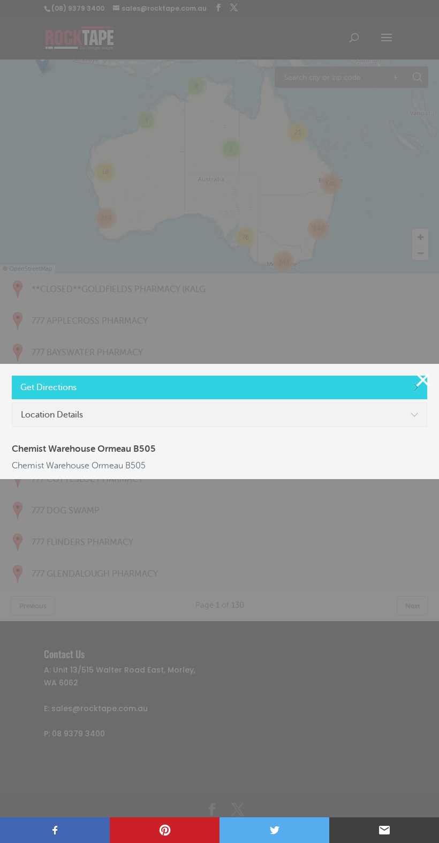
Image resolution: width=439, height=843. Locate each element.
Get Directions (48, 387)
